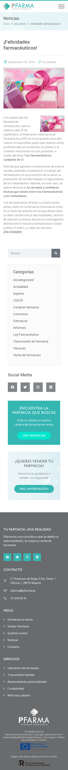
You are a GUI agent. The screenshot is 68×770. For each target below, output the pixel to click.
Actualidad (20, 23)
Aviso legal (49, 737)
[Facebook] (12, 387)
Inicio (6, 23)
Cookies (42, 739)
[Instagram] (38, 387)
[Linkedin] (50, 387)
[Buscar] (55, 253)
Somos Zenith (49, 756)
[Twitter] (25, 387)
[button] (61, 6)
